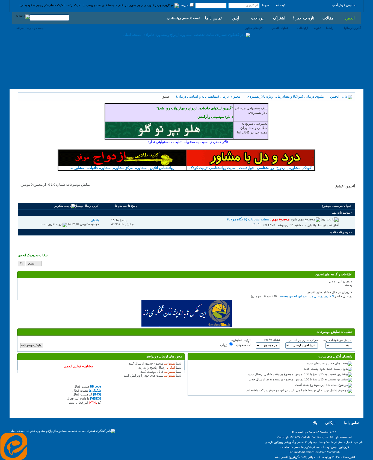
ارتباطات (302, 28)
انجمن (350, 18)
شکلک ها (95, 390)
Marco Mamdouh (329, 452)
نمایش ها (120, 206)
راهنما (329, 28)
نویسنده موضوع (332, 206)
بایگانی (330, 423)
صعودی (241, 345)
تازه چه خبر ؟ (303, 18)
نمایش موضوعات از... (337, 340)
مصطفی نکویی (312, 447)
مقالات (327, 18)
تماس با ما (213, 18)
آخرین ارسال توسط (87, 206)
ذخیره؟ (185, 5)
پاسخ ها (132, 206)
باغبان (312, 225)
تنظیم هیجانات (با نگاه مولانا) (248, 219)
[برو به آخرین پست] (54, 224)
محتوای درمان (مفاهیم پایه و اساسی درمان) (208, 96)
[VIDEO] (95, 398)
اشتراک (279, 18)
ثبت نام (280, 5)
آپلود (235, 18)
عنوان (347, 206)
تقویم (317, 28)
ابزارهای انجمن (61, 196)
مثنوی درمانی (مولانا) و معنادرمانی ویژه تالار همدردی (285, 96)
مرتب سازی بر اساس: (303, 340)
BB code (95, 386)
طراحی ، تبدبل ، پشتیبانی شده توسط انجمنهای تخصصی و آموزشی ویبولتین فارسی (314, 442)
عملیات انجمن (280, 28)
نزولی (224, 345)
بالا (21, 263)
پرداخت (257, 18)
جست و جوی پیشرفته (30, 28)
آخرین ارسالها (352, 28)
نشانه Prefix (272, 340)
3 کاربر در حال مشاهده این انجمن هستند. (306, 296)
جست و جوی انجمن (34, 196)
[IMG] (97, 394)
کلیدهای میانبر (254, 28)
